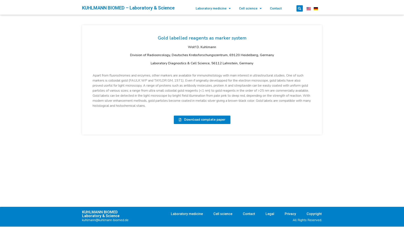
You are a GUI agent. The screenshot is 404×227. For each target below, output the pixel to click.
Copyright (314, 214)
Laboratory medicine (211, 8)
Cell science (248, 8)
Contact (276, 8)
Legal (270, 214)
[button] (202, 120)
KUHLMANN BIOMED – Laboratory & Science (128, 8)
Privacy (290, 214)
